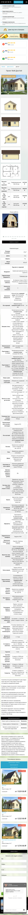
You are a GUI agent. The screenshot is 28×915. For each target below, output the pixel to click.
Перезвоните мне (18, 2)
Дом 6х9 (4, 812)
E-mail (2, 869)
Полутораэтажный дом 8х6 (9, 840)
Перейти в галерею (14, 242)
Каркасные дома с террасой (14, 762)
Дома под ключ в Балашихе (16, 29)
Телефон (3, 864)
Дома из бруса (10, 66)
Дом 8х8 (4, 785)
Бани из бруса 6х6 (14, 767)
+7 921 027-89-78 (6, 2)
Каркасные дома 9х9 (14, 764)
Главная (3, 66)
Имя (2, 858)
